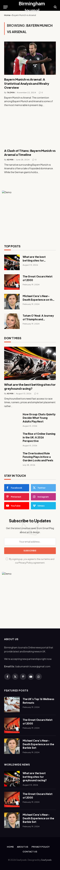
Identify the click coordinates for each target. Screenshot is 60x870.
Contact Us (30, 851)
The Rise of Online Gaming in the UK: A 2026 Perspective (39, 437)
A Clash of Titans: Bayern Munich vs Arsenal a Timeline (30, 152)
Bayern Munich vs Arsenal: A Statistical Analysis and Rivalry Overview (26, 83)
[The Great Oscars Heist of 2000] (12, 282)
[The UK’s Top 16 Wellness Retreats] (12, 704)
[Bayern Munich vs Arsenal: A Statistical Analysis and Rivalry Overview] (30, 58)
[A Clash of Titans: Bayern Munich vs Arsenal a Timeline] (30, 129)
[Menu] (5, 7)
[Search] (55, 7)
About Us (22, 847)
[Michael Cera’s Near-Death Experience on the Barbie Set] (12, 301)
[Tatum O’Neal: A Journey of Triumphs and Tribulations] (12, 321)
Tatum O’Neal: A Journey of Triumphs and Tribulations (38, 319)
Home (7, 15)
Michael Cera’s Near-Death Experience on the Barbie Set (38, 299)
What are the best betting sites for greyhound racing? (34, 260)
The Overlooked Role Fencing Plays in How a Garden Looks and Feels (38, 457)
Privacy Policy (26, 562)
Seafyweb (46, 860)
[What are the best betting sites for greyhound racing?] (12, 262)
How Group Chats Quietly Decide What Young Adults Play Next (39, 418)
